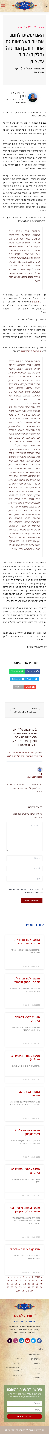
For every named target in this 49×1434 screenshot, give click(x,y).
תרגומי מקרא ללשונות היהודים (27, 1018)
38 (27, 1290)
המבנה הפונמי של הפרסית (29, 1093)
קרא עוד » (37, 959)
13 (29, 1280)
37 (31, 1290)
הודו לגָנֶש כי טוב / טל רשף (25, 1249)
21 (33, 1283)
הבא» (18, 1290)
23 (24, 1283)
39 (23, 1290)
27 (8, 1283)
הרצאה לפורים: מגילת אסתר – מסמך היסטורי (27, 980)
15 (20, 1280)
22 (29, 1283)
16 (16, 1280)
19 (41, 1283)
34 (16, 1287)
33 (20, 1287)
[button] (46, 6)
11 (37, 1280)
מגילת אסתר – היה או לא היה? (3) (25, 1170)
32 (24, 1287)
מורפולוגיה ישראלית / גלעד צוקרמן (27, 1132)
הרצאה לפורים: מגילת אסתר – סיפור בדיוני (27, 941)
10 (41, 1280)
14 (24, 1280)
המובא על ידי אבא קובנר (31, 351)
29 (37, 1287)
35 (12, 1287)
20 (37, 1283)
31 (29, 1287)
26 (12, 1283)
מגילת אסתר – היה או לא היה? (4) (25, 1057)
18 (8, 1280)
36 (8, 1287)
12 (33, 1280)
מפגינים (35, 301)
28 (41, 1287)
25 (16, 1283)
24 (20, 1283)
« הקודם (38, 1276)
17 (12, 1280)
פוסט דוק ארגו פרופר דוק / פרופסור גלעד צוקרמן (25, 1209)
